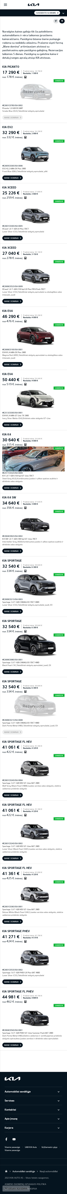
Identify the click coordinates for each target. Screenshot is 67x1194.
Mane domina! (11, 117)
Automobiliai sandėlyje (18, 1091)
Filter (62, 21)
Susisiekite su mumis (46, 13)
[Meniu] (5, 5)
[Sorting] (56, 21)
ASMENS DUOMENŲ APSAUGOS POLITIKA (25, 1184)
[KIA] (33, 4)
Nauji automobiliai (49, 1171)
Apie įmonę (11, 1118)
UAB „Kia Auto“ (6, 1171)
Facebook (6, 1139)
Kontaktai (10, 1109)
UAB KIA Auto (31, 1147)
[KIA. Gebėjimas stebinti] (12, 1079)
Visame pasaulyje (12, 1147)
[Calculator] (25, 77)
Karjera (9, 1127)
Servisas (9, 1100)
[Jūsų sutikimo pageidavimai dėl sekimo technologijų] (16, 1189)
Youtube (14, 1139)
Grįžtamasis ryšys (49, 1147)
